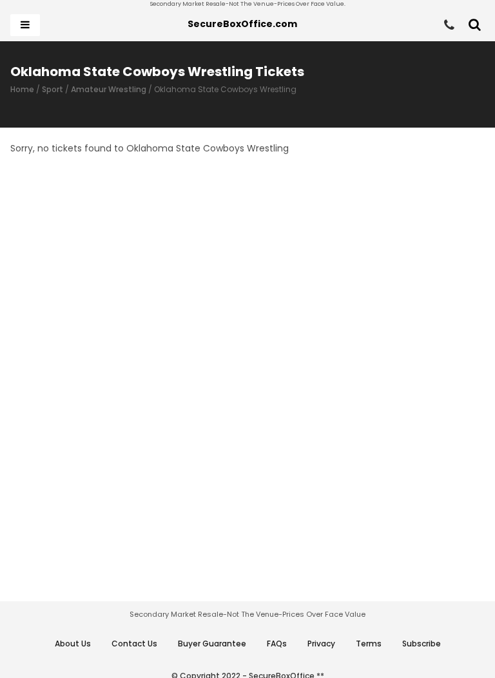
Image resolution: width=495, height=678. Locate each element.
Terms (369, 643)
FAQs (277, 643)
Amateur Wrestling (108, 89)
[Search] (475, 25)
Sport (52, 89)
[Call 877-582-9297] (449, 25)
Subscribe (421, 643)
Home (22, 89)
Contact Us (134, 643)
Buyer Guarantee (212, 643)
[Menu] (25, 25)
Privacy (321, 643)
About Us (73, 643)
